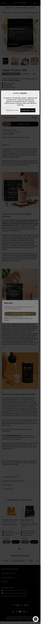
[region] (20, 102)
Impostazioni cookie (12, 110)
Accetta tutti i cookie (27, 110)
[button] (36, 619)
